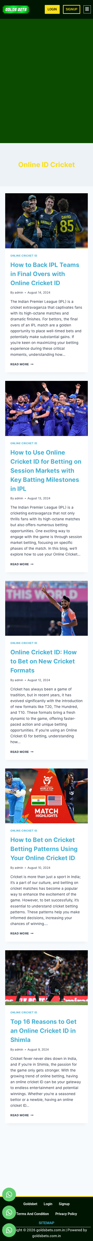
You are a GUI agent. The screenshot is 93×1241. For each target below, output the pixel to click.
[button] (87, 9)
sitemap (46, 1223)
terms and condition (32, 1214)
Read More (22, 364)
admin (19, 292)
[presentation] (46, 220)
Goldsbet (30, 1204)
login (48, 1204)
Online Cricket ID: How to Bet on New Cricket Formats (43, 661)
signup (64, 1204)
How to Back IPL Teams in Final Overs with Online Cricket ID (44, 274)
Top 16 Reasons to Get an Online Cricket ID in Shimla (43, 1030)
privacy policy (66, 1214)
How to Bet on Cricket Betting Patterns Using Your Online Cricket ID (44, 849)
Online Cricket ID (23, 255)
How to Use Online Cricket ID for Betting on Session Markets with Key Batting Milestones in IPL (45, 470)
